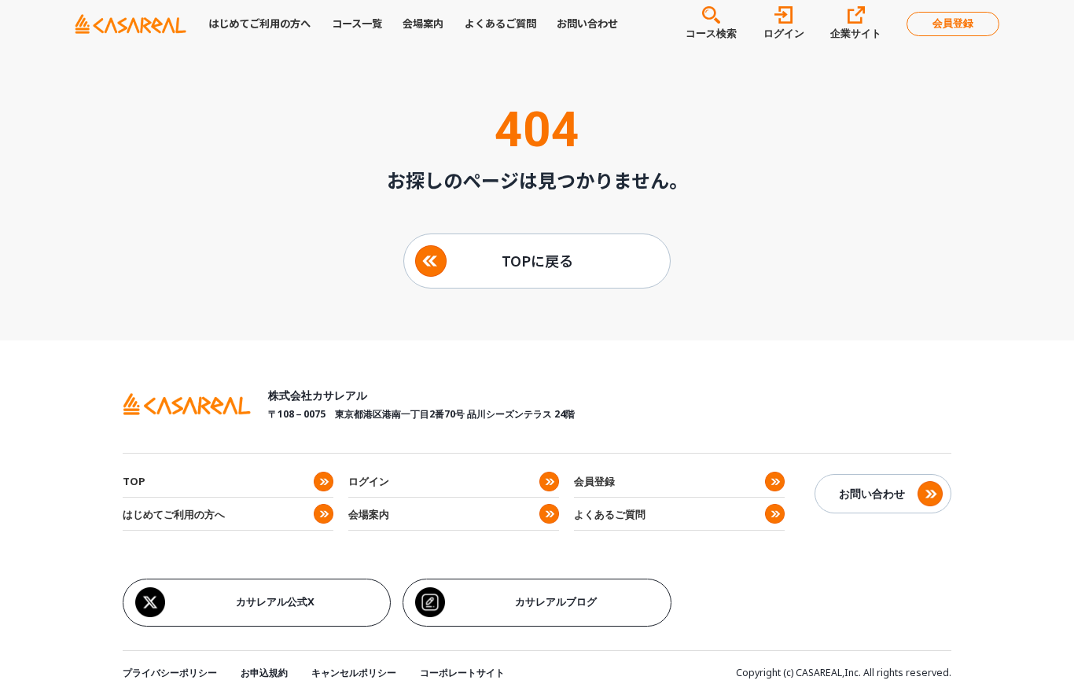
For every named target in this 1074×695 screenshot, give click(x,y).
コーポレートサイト (462, 672)
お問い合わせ (587, 23)
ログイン (368, 481)
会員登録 (952, 23)
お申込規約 (264, 672)
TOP (134, 481)
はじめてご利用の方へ (259, 23)
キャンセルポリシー (353, 672)
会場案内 (423, 23)
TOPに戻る (537, 260)
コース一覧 (357, 23)
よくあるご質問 (500, 23)
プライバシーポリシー (170, 672)
